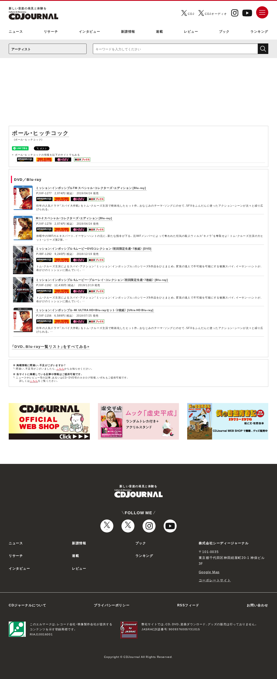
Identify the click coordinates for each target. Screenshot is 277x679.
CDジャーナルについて (27, 604)
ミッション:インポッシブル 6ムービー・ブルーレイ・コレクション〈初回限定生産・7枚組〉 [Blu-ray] (102, 280)
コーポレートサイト (215, 580)
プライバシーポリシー (112, 604)
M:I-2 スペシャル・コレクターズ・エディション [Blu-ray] (74, 218)
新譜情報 (128, 31)
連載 (159, 31)
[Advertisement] (138, 94)
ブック (224, 31)
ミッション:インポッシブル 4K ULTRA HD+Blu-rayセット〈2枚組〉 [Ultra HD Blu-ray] (95, 310)
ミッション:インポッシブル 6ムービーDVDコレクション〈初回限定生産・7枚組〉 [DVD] (93, 248)
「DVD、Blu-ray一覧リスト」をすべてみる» (51, 346)
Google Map (209, 571)
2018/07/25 (84, 315)
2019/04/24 (84, 193)
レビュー (191, 31)
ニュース (16, 31)
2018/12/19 (84, 254)
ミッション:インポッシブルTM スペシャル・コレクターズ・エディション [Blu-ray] (91, 188)
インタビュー (89, 31)
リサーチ (51, 31)
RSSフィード (188, 604)
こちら (60, 368)
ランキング (259, 31)
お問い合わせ (257, 604)
